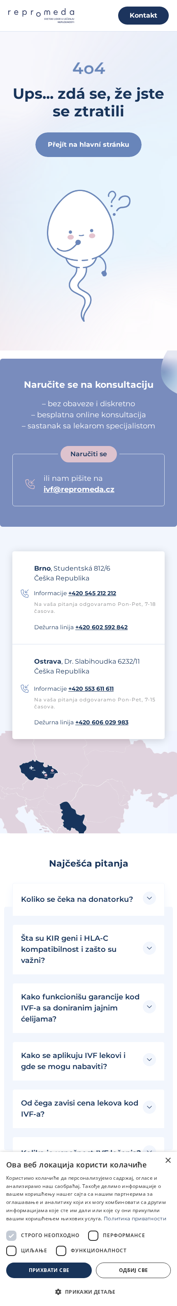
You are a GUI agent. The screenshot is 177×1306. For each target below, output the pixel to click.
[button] (88, 899)
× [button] (168, 1161)
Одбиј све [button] (133, 1270)
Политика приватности (135, 1218)
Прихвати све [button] (49, 1270)
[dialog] (88, 1229)
